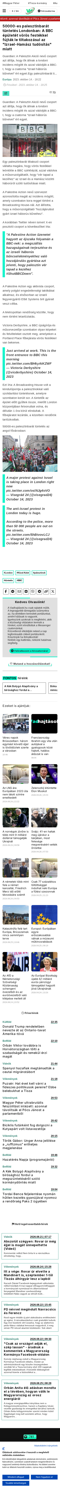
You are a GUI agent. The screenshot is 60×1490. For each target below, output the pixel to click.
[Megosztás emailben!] (19, 591)
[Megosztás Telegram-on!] (39, 591)
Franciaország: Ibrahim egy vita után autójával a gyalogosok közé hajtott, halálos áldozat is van (44, 746)
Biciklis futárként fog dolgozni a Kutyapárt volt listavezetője (27, 1127)
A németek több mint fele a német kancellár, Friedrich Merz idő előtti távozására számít (16, 888)
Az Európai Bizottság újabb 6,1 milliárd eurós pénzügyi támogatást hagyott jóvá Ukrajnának (44, 982)
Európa (7, 79)
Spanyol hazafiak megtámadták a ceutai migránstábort (29, 1070)
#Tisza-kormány (37, 3)
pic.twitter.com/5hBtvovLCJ (27, 534)
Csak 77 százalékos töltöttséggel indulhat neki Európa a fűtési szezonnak (44, 886)
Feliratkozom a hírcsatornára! (31, 651)
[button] (4, 11)
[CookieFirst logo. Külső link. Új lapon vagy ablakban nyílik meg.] (3, 1448)
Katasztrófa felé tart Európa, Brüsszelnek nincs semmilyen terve (16, 933)
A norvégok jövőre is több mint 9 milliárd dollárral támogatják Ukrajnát (16, 836)
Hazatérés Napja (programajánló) (28, 1159)
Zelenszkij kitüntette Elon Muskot (44, 789)
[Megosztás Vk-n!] (26, 591)
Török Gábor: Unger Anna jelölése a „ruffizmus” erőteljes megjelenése (29, 1144)
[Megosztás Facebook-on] (6, 591)
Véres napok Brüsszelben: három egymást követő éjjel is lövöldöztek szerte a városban (16, 744)
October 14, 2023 (19, 499)
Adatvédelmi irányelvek (46, 1445)
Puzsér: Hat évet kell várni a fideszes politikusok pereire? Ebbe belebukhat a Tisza (29, 1087)
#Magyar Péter (11, 3)
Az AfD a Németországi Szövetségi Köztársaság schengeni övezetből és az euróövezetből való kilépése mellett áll (15, 987)
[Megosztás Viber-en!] (33, 591)
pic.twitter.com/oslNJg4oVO (28, 490)
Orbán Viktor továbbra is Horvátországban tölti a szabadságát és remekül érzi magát (25, 1051)
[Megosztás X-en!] (53, 591)
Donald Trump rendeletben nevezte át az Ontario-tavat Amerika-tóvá (24, 1030)
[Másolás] (46, 591)
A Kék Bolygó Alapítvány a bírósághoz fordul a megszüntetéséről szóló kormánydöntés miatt (21, 688)
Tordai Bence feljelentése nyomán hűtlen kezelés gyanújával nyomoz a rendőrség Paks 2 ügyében (30, 1197)
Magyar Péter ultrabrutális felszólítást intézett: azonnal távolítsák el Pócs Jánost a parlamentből (25, 1108)
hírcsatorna (48, 11)
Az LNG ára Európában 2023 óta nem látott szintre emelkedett (15, 792)
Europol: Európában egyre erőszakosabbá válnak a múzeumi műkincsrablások (43, 935)
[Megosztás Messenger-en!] (12, 591)
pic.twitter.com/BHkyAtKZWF (29, 363)
